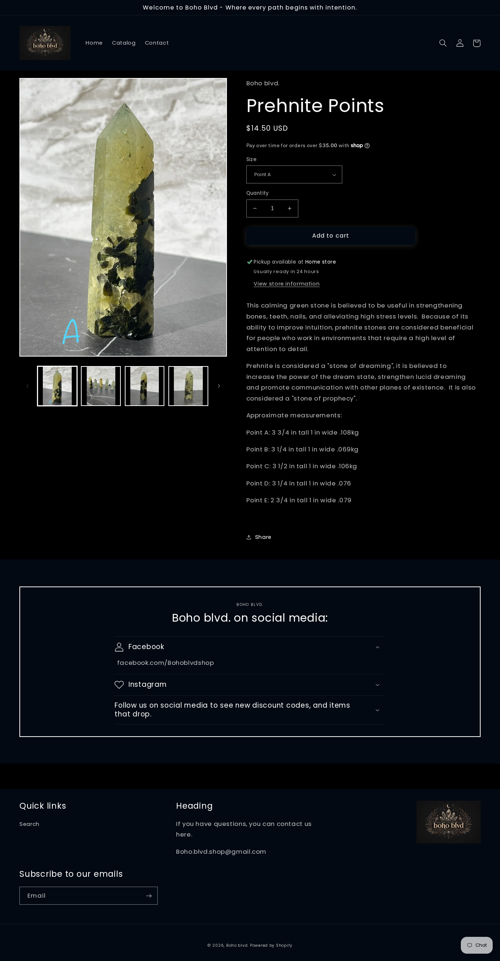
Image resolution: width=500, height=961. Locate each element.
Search (29, 824)
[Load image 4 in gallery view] (188, 386)
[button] (442, 43)
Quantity (257, 193)
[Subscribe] (149, 896)
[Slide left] (27, 386)
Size (251, 159)
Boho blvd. (237, 945)
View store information (287, 283)
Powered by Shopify (271, 945)
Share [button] (263, 537)
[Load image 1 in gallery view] (57, 386)
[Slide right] (219, 386)
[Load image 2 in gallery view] (101, 386)
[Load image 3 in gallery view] (145, 386)
